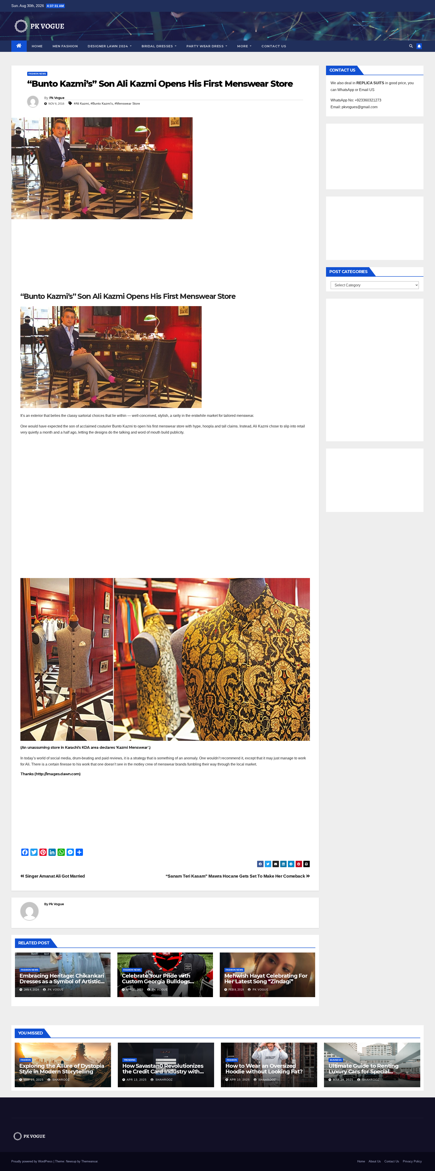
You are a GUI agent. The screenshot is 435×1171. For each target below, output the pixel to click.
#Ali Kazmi (81, 103)
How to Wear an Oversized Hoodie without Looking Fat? (263, 1069)
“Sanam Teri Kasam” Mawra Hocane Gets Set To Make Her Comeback (236, 876)
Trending (129, 1060)
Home (37, 46)
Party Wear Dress (205, 46)
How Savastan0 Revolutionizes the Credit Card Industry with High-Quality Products (162, 1071)
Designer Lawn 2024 (108, 46)
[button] (411, 46)
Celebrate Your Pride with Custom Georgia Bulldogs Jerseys (156, 981)
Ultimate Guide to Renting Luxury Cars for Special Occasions (364, 1071)
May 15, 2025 (34, 1079)
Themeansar (89, 1161)
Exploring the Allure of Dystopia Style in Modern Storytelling (61, 1069)
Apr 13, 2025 (137, 1079)
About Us (375, 1161)
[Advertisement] (165, 257)
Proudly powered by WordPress (32, 1161)
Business (336, 1060)
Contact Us (273, 46)
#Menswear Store (127, 103)
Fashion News (37, 73)
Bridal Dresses (158, 46)
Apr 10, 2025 (240, 1079)
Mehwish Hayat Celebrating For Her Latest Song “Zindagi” (265, 978)
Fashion (26, 1060)
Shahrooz (60, 1079)
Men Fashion (65, 46)
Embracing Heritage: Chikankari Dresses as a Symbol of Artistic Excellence (61, 981)
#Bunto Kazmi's (102, 103)
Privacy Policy (412, 1161)
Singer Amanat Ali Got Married (54, 876)
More (243, 46)
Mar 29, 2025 (343, 1079)
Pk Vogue (56, 98)
